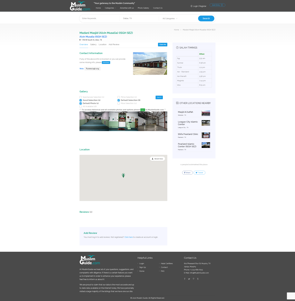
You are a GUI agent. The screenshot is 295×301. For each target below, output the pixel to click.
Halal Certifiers (167, 263)
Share (188, 173)
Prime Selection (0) (129, 97)
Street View (158, 159)
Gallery (93, 44)
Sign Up (142, 267)
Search (206, 18)
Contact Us (157, 8)
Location (102, 44)
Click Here (106, 62)
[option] (94, 125)
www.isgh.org (93, 69)
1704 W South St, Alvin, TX (91, 40)
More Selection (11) (129, 103)
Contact (164, 267)
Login (141, 263)
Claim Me (162, 44)
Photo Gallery (143, 8)
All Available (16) (90, 106)
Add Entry (216, 5)
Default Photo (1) (91, 103)
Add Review (114, 44)
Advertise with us (127, 8)
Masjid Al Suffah (185, 112)
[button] (123, 175)
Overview (84, 44)
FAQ (162, 271)
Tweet (200, 173)
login (142, 110)
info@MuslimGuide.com (199, 273)
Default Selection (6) (130, 100)
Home (98, 8)
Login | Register (199, 6)
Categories (109, 8)
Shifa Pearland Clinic (188, 134)
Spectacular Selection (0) (93, 97)
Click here (128, 237)
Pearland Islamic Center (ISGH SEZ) (187, 145)
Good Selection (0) (91, 100)
